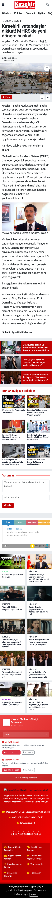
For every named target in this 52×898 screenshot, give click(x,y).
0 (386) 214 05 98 (12, 770)
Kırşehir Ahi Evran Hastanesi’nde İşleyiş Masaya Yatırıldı (11, 437)
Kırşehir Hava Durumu (34, 848)
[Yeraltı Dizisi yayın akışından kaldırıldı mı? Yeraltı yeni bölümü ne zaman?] (12, 626)
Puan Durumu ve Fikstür (13, 865)
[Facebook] (13, 833)
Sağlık (17, 21)
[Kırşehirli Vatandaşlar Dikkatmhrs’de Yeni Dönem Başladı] (26, 216)
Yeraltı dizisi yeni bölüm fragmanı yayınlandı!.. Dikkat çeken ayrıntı (39, 642)
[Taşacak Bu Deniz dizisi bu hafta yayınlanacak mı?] (12, 658)
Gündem (6, 13)
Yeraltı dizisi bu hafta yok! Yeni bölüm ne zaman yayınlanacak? (38, 674)
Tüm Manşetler (37, 864)
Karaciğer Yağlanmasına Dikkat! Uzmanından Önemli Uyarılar (37, 412)
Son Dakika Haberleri (10, 874)
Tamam (33, 895)
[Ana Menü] (3, 4)
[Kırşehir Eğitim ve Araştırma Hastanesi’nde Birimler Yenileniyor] (13, 450)
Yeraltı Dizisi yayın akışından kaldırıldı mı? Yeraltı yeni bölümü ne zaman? (11, 643)
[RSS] (38, 833)
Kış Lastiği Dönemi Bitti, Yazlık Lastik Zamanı (12, 703)
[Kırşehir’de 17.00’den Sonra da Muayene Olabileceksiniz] (38, 450)
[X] (18, 833)
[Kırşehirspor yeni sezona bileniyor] (12, 561)
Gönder (8, 505)
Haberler (6, 21)
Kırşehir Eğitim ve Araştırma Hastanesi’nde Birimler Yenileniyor (12, 461)
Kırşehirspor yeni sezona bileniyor (12, 575)
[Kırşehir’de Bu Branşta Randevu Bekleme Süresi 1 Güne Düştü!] (38, 426)
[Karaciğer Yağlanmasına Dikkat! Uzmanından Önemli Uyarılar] (38, 401)
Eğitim (41, 13)
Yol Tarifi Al (29, 752)
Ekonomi (30, 13)
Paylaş (8, 97)
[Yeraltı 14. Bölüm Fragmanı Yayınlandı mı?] (12, 593)
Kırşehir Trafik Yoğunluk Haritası (34, 857)
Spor (5, 571)
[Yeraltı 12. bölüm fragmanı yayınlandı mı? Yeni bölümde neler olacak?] (39, 689)
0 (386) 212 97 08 (12, 752)
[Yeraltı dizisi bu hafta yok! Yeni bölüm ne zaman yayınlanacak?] (39, 658)
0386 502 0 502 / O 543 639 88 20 (27, 817)
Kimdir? (33, 571)
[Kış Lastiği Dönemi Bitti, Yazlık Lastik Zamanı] (12, 689)
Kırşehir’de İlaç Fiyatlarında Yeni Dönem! (13, 411)
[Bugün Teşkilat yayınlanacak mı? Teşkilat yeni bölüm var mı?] (39, 593)
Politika (18, 13)
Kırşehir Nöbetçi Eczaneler (12, 848)
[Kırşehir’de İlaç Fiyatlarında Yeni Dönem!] (13, 401)
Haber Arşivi (36, 873)
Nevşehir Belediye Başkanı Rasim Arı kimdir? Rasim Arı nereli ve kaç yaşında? (39, 578)
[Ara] (47, 5)
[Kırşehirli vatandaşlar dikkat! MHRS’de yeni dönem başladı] (26, 78)
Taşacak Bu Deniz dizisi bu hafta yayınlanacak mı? (11, 674)
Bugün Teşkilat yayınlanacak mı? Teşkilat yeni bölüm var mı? (38, 610)
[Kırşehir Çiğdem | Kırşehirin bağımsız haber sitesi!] (24, 4)
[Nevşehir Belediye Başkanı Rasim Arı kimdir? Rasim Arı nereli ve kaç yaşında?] (39, 561)
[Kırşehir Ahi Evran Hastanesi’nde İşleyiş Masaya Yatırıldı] (13, 426)
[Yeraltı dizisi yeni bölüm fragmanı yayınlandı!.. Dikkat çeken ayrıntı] (39, 626)
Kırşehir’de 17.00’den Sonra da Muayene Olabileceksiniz (36, 461)
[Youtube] (28, 833)
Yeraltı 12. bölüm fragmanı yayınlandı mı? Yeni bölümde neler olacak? (39, 706)
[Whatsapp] (33, 833)
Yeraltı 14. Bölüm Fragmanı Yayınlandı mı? (12, 608)
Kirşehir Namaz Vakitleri (12, 857)
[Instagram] (23, 833)
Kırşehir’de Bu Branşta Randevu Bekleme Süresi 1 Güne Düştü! (38, 437)
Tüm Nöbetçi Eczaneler (27, 777)
